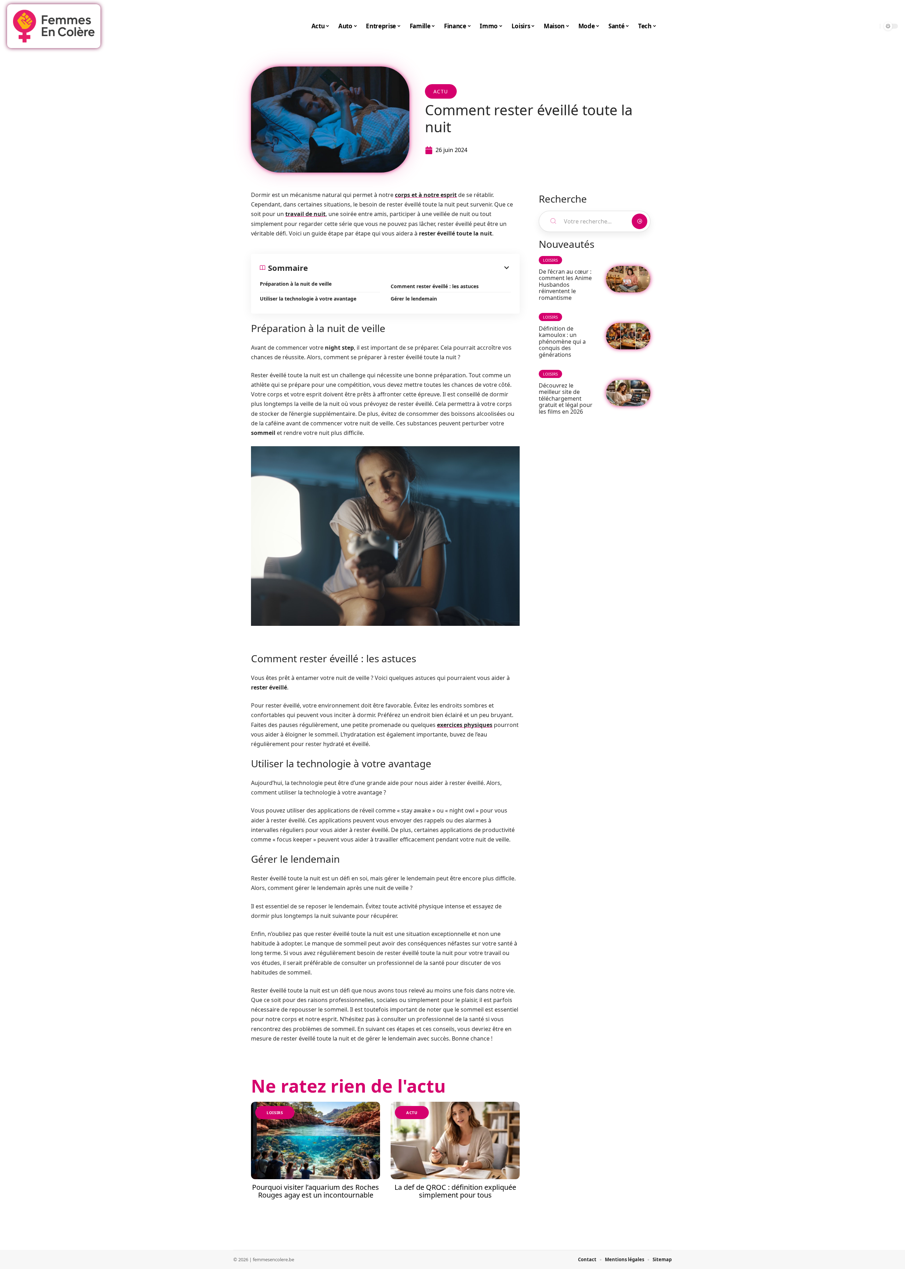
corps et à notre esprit (426, 195)
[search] (872, 26)
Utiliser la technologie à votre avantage (308, 298)
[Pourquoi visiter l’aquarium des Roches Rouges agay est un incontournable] (315, 1140)
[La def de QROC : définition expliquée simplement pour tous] (455, 1140)
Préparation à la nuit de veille (296, 283)
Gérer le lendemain (414, 298)
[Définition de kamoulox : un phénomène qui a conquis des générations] (628, 336)
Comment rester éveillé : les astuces (435, 286)
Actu (440, 91)
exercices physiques (464, 725)
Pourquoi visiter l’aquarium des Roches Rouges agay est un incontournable (315, 1191)
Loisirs (275, 1112)
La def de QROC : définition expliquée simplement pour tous (455, 1191)
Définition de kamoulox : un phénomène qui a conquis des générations (562, 342)
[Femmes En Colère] (53, 26)
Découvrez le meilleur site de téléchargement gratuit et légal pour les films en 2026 (565, 398)
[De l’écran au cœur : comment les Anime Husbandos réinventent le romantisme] (628, 279)
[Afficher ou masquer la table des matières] (409, 267)
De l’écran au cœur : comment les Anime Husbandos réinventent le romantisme (565, 285)
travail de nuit (305, 214)
